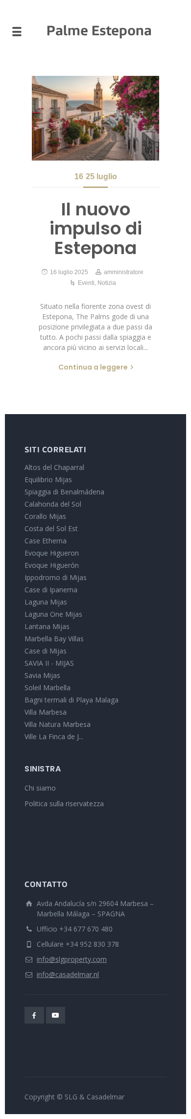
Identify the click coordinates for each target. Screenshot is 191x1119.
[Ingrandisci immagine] (95, 118)
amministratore (123, 272)
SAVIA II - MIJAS (49, 663)
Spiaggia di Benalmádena (64, 491)
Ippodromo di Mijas (55, 577)
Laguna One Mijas (53, 614)
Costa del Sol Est (51, 528)
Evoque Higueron (51, 553)
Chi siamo (40, 788)
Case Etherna (45, 540)
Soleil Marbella (47, 687)
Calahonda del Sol (52, 504)
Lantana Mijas (47, 626)
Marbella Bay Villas (54, 638)
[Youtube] (56, 1015)
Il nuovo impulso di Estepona (95, 228)
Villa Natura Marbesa (57, 724)
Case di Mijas (45, 650)
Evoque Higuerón (51, 565)
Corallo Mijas (45, 516)
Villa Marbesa (45, 712)
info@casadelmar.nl (68, 974)
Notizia (106, 283)
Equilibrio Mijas (48, 479)
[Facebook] (34, 1015)
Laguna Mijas (45, 601)
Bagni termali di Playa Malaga (71, 699)
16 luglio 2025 (69, 272)
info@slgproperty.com (72, 959)
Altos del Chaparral (54, 467)
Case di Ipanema (50, 589)
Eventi (86, 283)
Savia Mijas (42, 675)
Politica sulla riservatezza (64, 803)
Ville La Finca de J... (53, 736)
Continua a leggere (93, 367)
